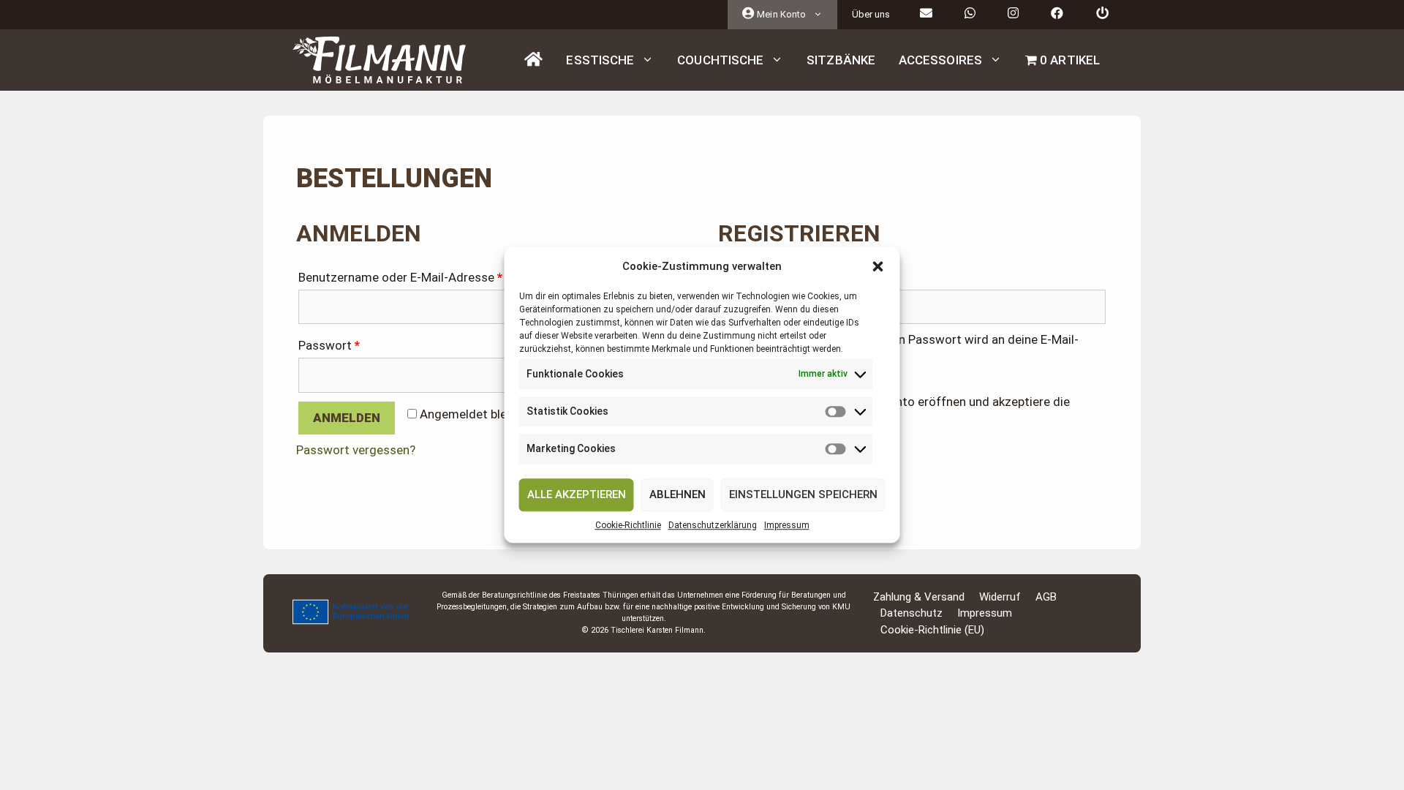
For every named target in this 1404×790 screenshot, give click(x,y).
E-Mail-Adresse (766, 277)
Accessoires (940, 60)
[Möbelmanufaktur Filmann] (379, 60)
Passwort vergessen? (355, 450)
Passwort (329, 345)
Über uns (871, 14)
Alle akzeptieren (576, 494)
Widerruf (1000, 596)
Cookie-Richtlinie (628, 525)
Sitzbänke (841, 60)
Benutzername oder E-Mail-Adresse (400, 277)
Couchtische (720, 60)
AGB (1046, 596)
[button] (878, 267)
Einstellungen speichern (803, 494)
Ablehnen (677, 494)
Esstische (600, 60)
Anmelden (346, 417)
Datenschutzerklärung (712, 525)
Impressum (786, 525)
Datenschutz (911, 613)
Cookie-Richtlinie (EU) (932, 629)
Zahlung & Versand (919, 596)
